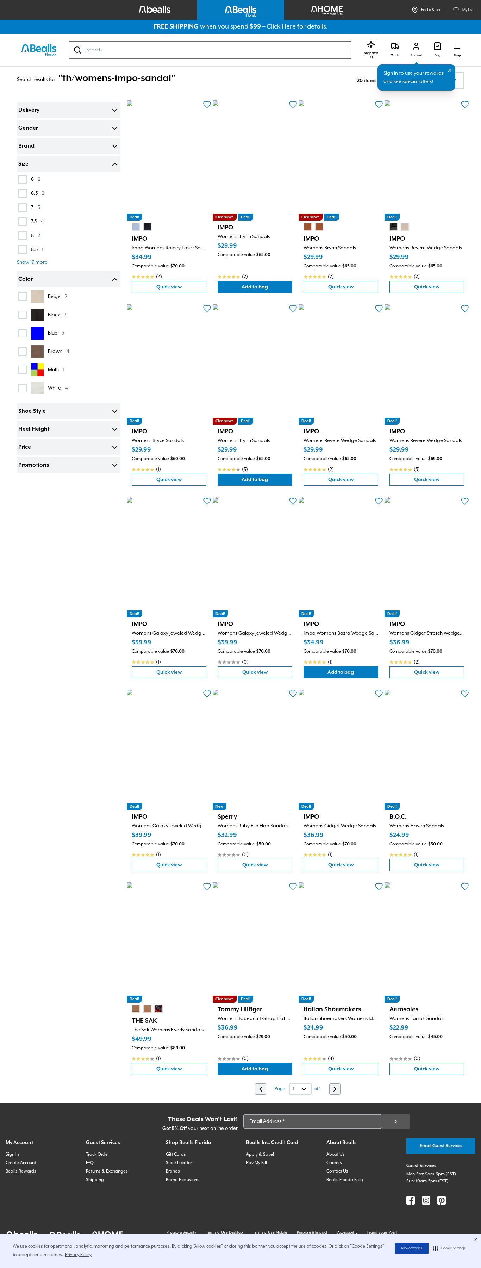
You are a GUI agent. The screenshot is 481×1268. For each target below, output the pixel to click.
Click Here (281, 26)
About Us (335, 1154)
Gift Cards (176, 1154)
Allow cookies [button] (412, 1248)
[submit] (396, 1121)
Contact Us (337, 1171)
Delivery (28, 110)
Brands (173, 1171)
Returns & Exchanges (107, 1171)
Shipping (95, 1179)
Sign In (12, 1154)
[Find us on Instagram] (426, 1200)
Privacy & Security (181, 1233)
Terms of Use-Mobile (270, 1233)
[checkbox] (22, 179)
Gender (28, 128)
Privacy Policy (78, 1254)
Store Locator (179, 1163)
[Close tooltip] (450, 70)
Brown (58, 351)
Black (57, 315)
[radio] (136, 227)
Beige (57, 296)
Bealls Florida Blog (344, 1179)
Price (24, 447)
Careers (334, 1163)
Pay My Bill (256, 1163)
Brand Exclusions (182, 1179)
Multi (56, 370)
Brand (26, 146)
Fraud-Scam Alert (382, 1233)
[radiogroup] (141, 227)
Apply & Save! (260, 1154)
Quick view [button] (181, 288)
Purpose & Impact (312, 1233)
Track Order (97, 1154)
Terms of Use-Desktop (224, 1233)
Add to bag (267, 288)
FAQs (91, 1163)
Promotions (33, 465)
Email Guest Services (441, 1146)
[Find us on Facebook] (410, 1200)
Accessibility (347, 1233)
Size (23, 164)
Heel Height (34, 429)
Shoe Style (32, 411)
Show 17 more (32, 262)
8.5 (37, 250)
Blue (56, 333)
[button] (449, 1248)
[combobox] (210, 50)
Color (25, 279)
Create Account (21, 1163)
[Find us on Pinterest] (441, 1200)
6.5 (37, 193)
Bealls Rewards (21, 1171)
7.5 (37, 221)
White (58, 388)
